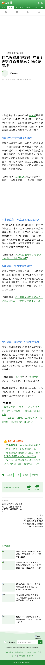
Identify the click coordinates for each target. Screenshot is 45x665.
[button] (42, 7)
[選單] (42, 3)
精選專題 (28, 652)
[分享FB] (5, 12)
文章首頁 (22, 656)
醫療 (28, 7)
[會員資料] (38, 3)
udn (3, 53)
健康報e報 (11, 642)
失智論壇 (19, 7)
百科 (35, 7)
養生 (10, 7)
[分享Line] (16, 12)
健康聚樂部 (19, 652)
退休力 (14, 656)
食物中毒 (33, 376)
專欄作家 (30, 656)
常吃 (17, 176)
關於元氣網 (9, 652)
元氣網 (8, 53)
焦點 (3, 7)
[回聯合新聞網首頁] (3, 3)
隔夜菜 (18, 376)
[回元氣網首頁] (8, 2)
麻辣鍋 (32, 115)
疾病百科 (36, 652)
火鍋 (22, 176)
